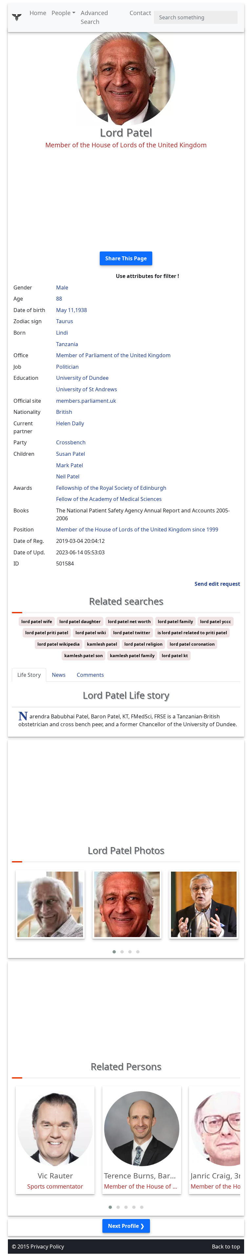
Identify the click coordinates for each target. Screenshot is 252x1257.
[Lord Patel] (126, 76)
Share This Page (126, 258)
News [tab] (59, 674)
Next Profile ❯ (126, 1225)
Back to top (226, 1246)
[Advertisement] (126, 200)
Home (38, 13)
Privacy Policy (47, 1246)
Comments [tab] (90, 674)
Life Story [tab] (29, 674)
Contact (140, 13)
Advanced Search (94, 17)
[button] (114, 952)
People (61, 13)
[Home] (17, 17)
